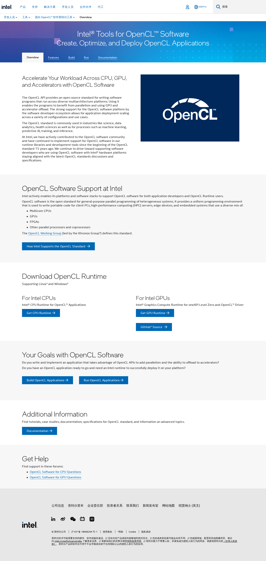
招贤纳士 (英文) (189, 506)
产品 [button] (23, 7)
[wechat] (72, 519)
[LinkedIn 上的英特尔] (53, 519)
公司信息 (58, 506)
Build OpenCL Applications (45, 380)
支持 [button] (35, 7)
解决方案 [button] (50, 7)
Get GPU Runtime (153, 313)
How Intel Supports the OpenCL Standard (56, 246)
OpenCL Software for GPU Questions (55, 477)
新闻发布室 (150, 506)
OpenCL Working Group (45, 233)
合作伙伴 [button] (86, 7)
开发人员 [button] (68, 7)
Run (86, 57)
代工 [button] (101, 7)
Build (71, 57)
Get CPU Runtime (39, 313)
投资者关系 (114, 506)
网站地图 (168, 506)
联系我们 (132, 506)
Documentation (107, 57)
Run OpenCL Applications (102, 380)
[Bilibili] (82, 519)
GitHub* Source (152, 327)
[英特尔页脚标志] (30, 524)
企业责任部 (95, 506)
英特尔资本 (76, 506)
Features (53, 57)
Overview (33, 57)
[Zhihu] (92, 519)
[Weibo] (63, 519)
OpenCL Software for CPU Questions (55, 472)
